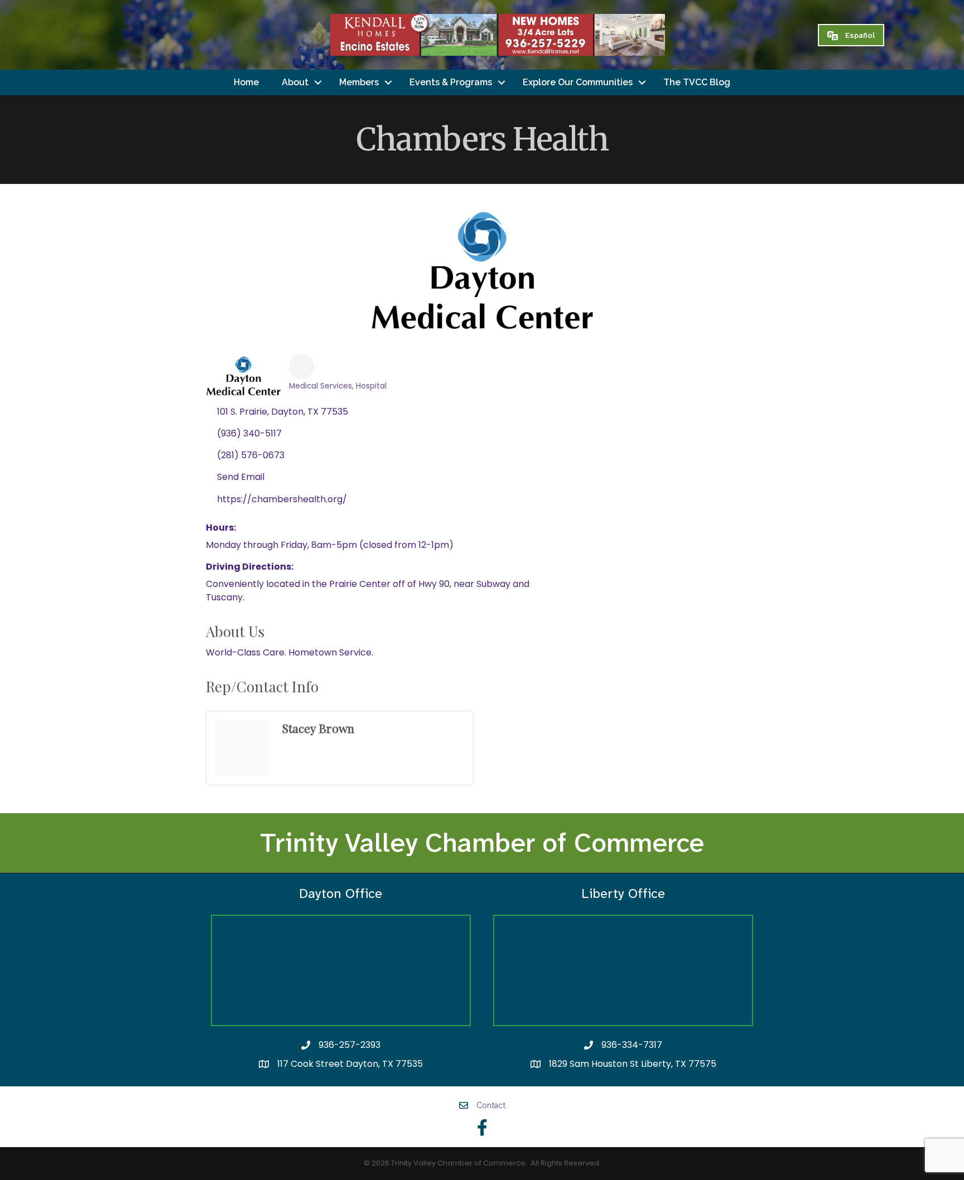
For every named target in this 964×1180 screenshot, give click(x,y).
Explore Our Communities (578, 82)
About (295, 82)
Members (359, 82)
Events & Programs (450, 82)
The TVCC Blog (696, 82)
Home (246, 82)
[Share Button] (301, 366)
